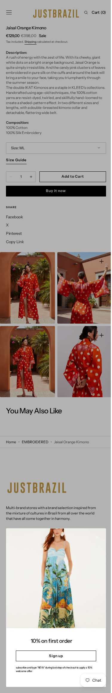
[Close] (92, 541)
